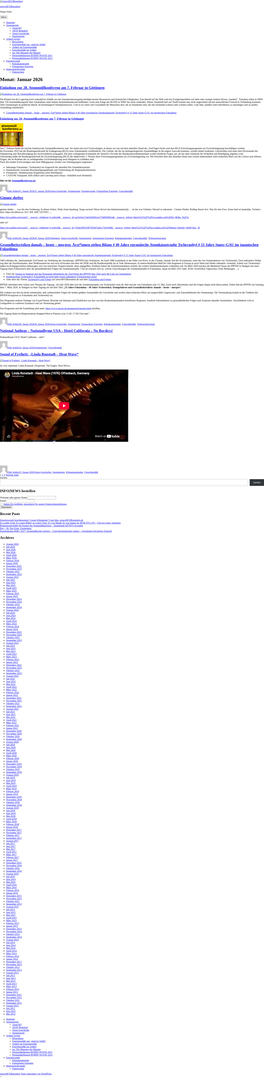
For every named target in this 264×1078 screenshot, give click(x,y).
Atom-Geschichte (20, 33)
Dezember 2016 (14, 863)
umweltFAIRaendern (10, 6)
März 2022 (11, 689)
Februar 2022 (12, 692)
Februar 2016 (12, 890)
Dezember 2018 (14, 797)
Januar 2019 (12, 794)
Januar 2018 (12, 827)
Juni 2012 (11, 1011)
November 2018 (14, 799)
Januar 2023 (12, 662)
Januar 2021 (12, 728)
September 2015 (14, 904)
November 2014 (14, 931)
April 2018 (11, 819)
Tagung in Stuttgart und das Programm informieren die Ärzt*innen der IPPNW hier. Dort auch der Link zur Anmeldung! (73, 274)
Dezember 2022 (14, 665)
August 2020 (12, 742)
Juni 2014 (11, 945)
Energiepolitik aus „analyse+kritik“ (29, 44)
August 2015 (12, 907)
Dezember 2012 (14, 994)
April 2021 (11, 720)
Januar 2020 (12, 761)
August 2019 (12, 775)
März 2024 (11, 623)
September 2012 (14, 1003)
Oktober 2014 (13, 934)
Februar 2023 (12, 659)
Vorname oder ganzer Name (13, 497)
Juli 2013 (10, 975)
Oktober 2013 (13, 967)
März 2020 (11, 755)
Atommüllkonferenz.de (23, 180)
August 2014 (12, 939)
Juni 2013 (11, 978)
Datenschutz (18, 72)
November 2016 (14, 865)
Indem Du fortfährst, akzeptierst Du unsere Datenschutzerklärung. (35, 504)
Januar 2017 (12, 860)
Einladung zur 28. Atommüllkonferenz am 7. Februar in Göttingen (52, 88)
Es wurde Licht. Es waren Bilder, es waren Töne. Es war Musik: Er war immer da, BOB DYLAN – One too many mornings (60, 523)
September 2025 (14, 574)
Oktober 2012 (13, 1000)
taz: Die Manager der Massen (26, 52)
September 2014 (14, 937)
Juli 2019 (10, 777)
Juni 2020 (11, 747)
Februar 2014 (12, 956)
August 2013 (12, 972)
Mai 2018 (10, 816)
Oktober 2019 (13, 769)
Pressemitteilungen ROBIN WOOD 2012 (32, 58)
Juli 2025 (10, 580)
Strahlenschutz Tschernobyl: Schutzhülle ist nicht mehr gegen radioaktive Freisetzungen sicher (51, 276)
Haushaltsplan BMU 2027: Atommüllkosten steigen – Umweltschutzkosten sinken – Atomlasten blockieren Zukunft (56, 531)
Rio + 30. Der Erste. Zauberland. (16, 528)
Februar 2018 (12, 824)
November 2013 (14, 964)
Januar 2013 (12, 992)
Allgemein (55, 238)
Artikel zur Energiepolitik (24, 47)
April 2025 (11, 588)
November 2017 (14, 832)
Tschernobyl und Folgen (39, 279)
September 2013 (14, 970)
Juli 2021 (10, 711)
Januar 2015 (12, 926)
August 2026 (12, 544)
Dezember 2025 (14, 566)
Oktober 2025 (13, 571)
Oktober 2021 (13, 703)
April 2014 (11, 950)
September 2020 (14, 739)
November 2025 (14, 569)
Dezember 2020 (14, 731)
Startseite (10, 22)
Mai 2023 (10, 651)
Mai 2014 (10, 948)
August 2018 (12, 808)
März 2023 (11, 656)
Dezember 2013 (14, 961)
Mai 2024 (10, 618)
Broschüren (17, 41)
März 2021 (11, 722)
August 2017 (12, 841)
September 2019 (14, 772)
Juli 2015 (10, 909)
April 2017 (11, 852)
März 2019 (11, 788)
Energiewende (13, 61)
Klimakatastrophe (20, 63)
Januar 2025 (12, 596)
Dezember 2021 (14, 698)
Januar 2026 (12, 563)
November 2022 (14, 667)
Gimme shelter (11, 198)
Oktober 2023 (13, 637)
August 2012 (12, 1005)
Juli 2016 (10, 876)
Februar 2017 (12, 857)
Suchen (3, 477)
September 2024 (14, 607)
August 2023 (12, 643)
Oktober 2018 (13, 802)
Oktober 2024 (13, 604)
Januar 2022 (12, 695)
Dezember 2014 (14, 928)
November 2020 (14, 733)
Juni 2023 (11, 648)
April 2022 (11, 687)
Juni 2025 (11, 582)
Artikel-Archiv (13, 39)
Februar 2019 (12, 791)
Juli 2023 (10, 645)
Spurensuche (18, 36)
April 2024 (11, 621)
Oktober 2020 (13, 736)
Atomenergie (12, 25)
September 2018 (14, 805)
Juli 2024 (10, 613)
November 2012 (14, 997)
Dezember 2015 (14, 896)
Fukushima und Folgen (100, 279)
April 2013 (11, 983)
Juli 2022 (10, 678)
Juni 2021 (11, 714)
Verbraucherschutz (157, 238)
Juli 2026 (10, 547)
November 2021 (14, 700)
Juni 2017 (11, 846)
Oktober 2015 (13, 901)
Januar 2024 (12, 629)
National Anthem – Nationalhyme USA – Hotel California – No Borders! (56, 331)
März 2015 (11, 920)
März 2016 (11, 887)
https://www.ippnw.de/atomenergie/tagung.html (68, 308)
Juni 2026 (11, 549)
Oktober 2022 (13, 670)
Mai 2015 (10, 915)
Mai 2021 (10, 717)
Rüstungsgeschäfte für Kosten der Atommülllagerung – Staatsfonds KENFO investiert (41, 525)
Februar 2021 (12, 725)
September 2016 (14, 871)
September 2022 (14, 673)
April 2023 (11, 654)
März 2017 (11, 854)
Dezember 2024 (14, 599)
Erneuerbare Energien (22, 66)
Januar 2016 (12, 893)
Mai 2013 (10, 981)
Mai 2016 (10, 882)
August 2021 (12, 709)
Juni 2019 (11, 780)
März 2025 (11, 591)
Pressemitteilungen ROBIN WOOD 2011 (32, 55)
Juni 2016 (11, 879)
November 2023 (14, 634)
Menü (3, 17)
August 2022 (12, 676)
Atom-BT (17, 28)
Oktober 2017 (13, 835)
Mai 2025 (10, 585)
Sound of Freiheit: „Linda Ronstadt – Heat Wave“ (39, 354)
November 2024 (14, 602)
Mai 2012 (10, 1014)
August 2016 (12, 874)
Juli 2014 (10, 942)
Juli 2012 (10, 1008)
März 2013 (11, 986)
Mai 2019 (10, 783)
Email (3, 500)
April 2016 (11, 885)
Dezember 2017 (14, 830)
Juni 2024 (11, 615)
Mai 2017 (10, 849)
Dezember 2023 (14, 632)
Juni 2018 (11, 813)
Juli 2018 (10, 810)
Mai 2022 (10, 684)
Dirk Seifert (13, 191)
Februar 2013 (12, 989)
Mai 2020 (10, 750)
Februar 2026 (12, 560)
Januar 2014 (12, 959)
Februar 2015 (12, 923)
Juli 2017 (10, 843)
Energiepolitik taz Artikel (24, 50)
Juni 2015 (11, 912)
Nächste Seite (12, 475)
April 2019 (11, 786)
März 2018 (11, 821)
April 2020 (11, 753)
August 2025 (12, 577)
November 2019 (14, 766)
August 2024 (12, 610)
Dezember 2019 (14, 764)
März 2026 (11, 558)
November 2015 (14, 898)
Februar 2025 (12, 593)
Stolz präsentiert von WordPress (36, 1074)
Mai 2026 (10, 552)
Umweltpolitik (126, 191)
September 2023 (14, 640)
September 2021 (14, 706)
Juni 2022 (11, 681)
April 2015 (11, 917)
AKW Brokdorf (20, 30)
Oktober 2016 (13, 868)
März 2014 (11, 953)
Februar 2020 (12, 758)
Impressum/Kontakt (15, 69)
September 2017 (14, 838)
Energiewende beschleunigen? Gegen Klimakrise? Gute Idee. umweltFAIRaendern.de (41, 520)
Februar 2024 (12, 626)
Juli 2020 (10, 744)
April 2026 (11, 555)
